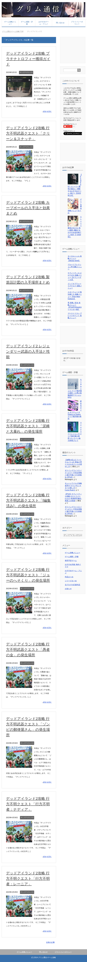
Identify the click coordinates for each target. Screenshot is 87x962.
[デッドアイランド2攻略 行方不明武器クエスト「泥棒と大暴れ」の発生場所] (19, 462)
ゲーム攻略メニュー (10, 23)
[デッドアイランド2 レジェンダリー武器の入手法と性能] (19, 388)
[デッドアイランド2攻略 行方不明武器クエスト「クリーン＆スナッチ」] (19, 170)
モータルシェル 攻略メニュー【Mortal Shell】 (75, 258)
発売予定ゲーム (71, 560)
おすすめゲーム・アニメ (44, 23)
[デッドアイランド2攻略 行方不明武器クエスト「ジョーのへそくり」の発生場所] (19, 611)
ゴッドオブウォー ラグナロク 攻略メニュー (75, 286)
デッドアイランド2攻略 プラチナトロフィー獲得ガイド (28, 58)
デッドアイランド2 (26, 72)
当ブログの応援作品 (72, 585)
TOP (14, 31)
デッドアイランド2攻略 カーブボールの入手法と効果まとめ (28, 207)
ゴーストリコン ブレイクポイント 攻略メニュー (75, 315)
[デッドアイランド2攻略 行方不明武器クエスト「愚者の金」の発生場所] (19, 686)
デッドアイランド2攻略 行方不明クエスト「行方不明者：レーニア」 (28, 878)
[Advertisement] (75, 49)
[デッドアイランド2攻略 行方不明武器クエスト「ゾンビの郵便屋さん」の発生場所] (19, 766)
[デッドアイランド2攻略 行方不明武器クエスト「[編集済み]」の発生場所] (19, 537)
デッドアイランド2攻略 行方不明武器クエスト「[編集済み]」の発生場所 (28, 500)
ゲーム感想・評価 (27, 23)
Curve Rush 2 (70, 490)
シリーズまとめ (71, 581)
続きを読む (47, 111)
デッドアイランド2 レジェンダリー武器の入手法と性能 (28, 351)
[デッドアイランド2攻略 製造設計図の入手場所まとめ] (19, 313)
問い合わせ (60, 23)
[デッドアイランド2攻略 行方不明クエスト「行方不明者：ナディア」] (19, 840)
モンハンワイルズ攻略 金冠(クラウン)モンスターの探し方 (73, 485)
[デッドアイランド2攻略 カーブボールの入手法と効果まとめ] (19, 244)
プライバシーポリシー (77, 23)
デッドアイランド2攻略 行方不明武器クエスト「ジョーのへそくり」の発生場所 (28, 575)
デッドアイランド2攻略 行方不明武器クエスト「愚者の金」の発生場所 (28, 649)
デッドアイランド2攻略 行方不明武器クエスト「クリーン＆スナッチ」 (28, 133)
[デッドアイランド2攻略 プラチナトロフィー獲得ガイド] (19, 95)
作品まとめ (69, 577)
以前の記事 (50, 942)
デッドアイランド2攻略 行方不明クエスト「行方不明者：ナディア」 (28, 804)
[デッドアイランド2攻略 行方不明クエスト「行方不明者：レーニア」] (19, 915)
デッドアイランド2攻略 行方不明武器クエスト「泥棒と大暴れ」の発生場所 (28, 426)
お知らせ (68, 589)
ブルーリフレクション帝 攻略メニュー (75, 267)
